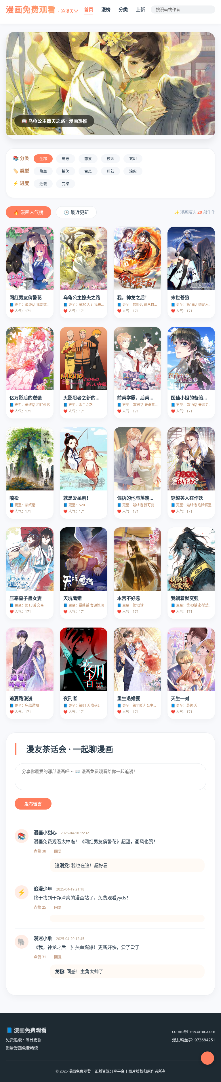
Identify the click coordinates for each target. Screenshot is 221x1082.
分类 (123, 9)
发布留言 (33, 803)
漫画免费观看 (42, 9)
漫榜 (105, 9)
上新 (140, 9)
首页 (88, 9)
